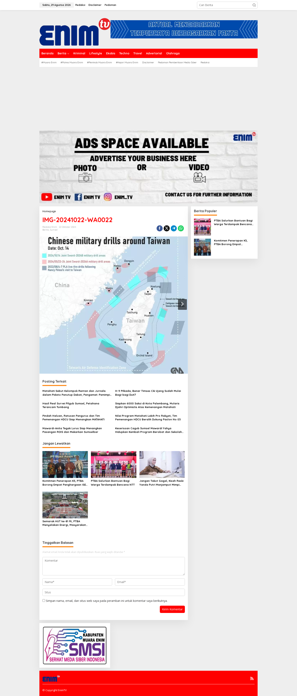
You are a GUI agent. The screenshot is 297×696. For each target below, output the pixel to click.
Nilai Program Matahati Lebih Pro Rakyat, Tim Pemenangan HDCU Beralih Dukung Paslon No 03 (148, 417)
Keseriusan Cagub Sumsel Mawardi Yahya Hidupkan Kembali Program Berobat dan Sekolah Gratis (148, 430)
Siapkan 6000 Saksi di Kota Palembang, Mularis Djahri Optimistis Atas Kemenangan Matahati (147, 405)
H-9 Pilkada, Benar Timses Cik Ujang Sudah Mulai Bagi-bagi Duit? (148, 392)
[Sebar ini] (160, 228)
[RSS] (252, 678)
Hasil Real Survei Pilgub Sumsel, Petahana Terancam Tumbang (70, 405)
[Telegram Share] (174, 228)
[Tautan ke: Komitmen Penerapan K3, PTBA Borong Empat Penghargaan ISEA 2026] (202, 247)
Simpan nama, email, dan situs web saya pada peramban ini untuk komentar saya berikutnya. (106, 601)
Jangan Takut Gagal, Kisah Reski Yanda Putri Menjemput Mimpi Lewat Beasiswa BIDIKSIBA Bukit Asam (161, 482)
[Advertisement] (148, 97)
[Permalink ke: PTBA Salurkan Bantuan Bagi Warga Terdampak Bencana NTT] (113, 464)
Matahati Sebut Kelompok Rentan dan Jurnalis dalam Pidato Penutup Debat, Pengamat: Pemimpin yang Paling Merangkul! (77, 392)
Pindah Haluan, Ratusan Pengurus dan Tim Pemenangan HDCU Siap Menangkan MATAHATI (73, 417)
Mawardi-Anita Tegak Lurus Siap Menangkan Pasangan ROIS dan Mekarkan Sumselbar (72, 430)
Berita (45, 229)
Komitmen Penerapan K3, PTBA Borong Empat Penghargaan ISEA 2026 (64, 482)
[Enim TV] (75, 29)
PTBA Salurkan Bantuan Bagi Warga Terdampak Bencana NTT (113, 482)
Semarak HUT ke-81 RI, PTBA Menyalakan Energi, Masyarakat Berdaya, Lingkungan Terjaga (64, 523)
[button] (254, 5)
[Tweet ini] (167, 228)
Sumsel (54, 229)
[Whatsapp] (181, 228)
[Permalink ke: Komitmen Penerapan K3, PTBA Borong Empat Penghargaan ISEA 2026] (65, 464)
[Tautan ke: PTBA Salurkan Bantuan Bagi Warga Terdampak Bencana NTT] (202, 227)
